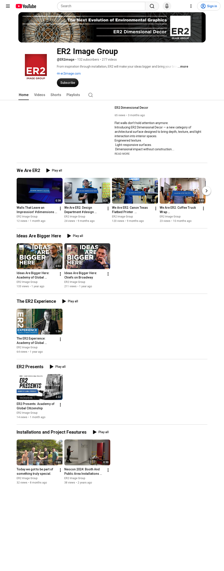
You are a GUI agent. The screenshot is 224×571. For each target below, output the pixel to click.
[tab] (23, 95)
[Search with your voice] (167, 6)
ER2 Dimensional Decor (132, 107)
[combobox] (102, 6)
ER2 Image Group (27, 216)
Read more (122, 153)
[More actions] (60, 208)
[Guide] (7, 6)
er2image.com (70, 73)
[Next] (206, 190)
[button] (122, 153)
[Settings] (191, 6)
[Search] (152, 6)
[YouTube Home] (25, 6)
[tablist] (112, 95)
